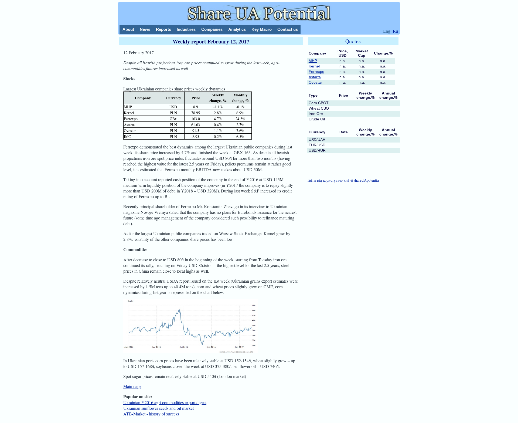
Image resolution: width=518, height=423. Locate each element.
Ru (395, 31)
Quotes (353, 41)
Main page (132, 386)
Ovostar (315, 82)
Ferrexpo (316, 71)
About (128, 29)
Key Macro (261, 29)
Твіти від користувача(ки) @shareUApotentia (343, 180)
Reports (163, 29)
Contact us (287, 29)
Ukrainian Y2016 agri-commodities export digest (164, 402)
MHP (313, 61)
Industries (186, 29)
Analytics (237, 29)
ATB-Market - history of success (151, 414)
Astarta (315, 77)
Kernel (314, 66)
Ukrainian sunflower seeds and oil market (158, 408)
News (145, 29)
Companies (212, 29)
